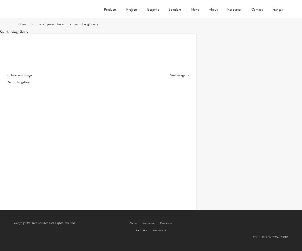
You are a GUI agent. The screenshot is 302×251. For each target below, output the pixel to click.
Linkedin (270, 223)
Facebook (247, 223)
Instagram (282, 223)
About (213, 10)
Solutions (175, 10)
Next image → (180, 75)
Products (110, 10)
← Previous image (19, 75)
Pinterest (258, 223)
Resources (234, 10)
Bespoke (153, 10)
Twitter (235, 223)
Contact (257, 10)
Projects (132, 10)
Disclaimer (166, 223)
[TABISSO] (40, 21)
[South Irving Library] (98, 57)
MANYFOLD (281, 237)
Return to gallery (18, 82)
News (195, 10)
